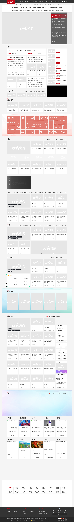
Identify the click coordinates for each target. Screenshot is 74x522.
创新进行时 (21, 344)
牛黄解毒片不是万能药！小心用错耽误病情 (36, 355)
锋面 (34, 91)
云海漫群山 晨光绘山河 (55, 41)
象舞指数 (23, 418)
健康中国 (9, 387)
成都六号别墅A (26, 278)
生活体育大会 (59, 100)
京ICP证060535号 (9, 520)
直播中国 (39, 1)
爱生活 (59, 352)
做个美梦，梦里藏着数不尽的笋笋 (61, 268)
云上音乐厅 (65, 100)
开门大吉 (45, 344)
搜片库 (60, 127)
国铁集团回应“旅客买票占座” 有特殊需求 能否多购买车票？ (36, 169)
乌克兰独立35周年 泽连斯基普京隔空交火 (49, 217)
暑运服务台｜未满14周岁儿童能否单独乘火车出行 (31, 71)
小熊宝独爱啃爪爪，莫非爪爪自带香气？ (49, 282)
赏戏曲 (64, 358)
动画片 (54, 393)
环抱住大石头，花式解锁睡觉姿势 (36, 282)
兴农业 (64, 355)
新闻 (20, 1)
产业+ (56, 4)
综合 (8, 253)
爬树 (33, 271)
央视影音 (24, 513)
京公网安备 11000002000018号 (36, 520)
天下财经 (58, 73)
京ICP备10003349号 (21, 520)
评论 (23, 1)
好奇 (47, 271)
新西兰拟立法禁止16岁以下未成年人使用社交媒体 (35, 84)
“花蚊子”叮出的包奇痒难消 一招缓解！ (12, 169)
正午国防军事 (10, 220)
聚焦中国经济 (43, 91)
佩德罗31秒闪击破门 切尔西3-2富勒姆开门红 (24, 249)
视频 (25, 1)
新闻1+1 (33, 330)
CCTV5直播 (49, 225)
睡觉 (57, 285)
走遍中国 (9, 344)
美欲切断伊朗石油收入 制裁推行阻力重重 (36, 78)
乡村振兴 (19, 4)
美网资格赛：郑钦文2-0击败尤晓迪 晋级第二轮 (37, 235)
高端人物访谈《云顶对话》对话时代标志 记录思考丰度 (12, 110)
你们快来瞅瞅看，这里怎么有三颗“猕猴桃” (49, 268)
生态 (23, 4)
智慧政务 (59, 512)
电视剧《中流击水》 (60, 378)
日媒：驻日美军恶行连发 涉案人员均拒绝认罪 (24, 217)
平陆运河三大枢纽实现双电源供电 (34, 57)
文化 (32, 4)
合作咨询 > (60, 514)
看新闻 (59, 347)
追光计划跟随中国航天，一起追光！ (61, 110)
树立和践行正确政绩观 (11, 59)
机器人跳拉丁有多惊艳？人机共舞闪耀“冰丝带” (36, 428)
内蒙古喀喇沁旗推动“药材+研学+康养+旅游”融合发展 (24, 450)
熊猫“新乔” (36, 271)
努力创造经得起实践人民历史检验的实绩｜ (43, 10)
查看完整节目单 (61, 340)
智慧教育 (65, 512)
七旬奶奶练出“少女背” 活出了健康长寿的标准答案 (49, 341)
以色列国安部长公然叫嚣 (60, 168)
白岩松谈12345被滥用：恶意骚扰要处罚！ (49, 149)
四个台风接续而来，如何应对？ (36, 326)
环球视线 (45, 358)
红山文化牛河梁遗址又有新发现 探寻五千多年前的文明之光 (12, 428)
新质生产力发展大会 (47, 330)
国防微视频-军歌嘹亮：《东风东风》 (49, 203)
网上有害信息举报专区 (42, 511)
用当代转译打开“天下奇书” (60, 387)
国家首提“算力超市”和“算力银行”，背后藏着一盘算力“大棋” (49, 428)
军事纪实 (25, 192)
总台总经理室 (16, 511)
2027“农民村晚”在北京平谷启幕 (12, 450)
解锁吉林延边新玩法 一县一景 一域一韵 (24, 454)
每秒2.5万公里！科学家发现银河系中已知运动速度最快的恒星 (24, 170)
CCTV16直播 (61, 225)
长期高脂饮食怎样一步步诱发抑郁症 (36, 450)
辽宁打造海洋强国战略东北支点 (61, 450)
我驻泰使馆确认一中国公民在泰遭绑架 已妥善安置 (35, 86)
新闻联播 (58, 52)
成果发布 (65, 510)
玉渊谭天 (38, 91)
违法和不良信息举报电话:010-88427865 (40, 518)
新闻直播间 (58, 68)
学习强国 (26, 91)
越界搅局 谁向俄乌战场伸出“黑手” (37, 384)
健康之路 (33, 358)
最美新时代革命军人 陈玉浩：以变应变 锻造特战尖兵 (61, 217)
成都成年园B (15, 284)
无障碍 (60, 2)
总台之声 (8, 511)
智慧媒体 (53, 512)
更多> (66, 139)
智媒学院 (59, 510)
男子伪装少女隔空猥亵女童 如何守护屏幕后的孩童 (35, 59)
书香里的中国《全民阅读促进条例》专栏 (49, 454)
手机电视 (31, 513)
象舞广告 (15, 513)
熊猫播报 (57, 257)
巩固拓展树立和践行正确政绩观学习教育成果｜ (27, 10)
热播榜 (64, 120)
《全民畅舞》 (59, 325)
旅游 (35, 4)
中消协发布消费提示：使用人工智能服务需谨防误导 (16, 74)
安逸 (35, 285)
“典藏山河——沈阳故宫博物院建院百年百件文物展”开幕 (12, 432)
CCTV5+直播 (54, 225)
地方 (16, 4)
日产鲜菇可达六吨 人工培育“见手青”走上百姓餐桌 (35, 61)
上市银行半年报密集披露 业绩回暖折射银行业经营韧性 (49, 432)
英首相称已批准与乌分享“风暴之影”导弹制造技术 (35, 80)
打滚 (45, 285)
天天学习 (30, 53)
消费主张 (33, 344)
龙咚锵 (62, 156)
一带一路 (26, 4)
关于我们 (53, 510)
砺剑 (45, 192)
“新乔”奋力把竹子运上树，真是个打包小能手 (37, 268)
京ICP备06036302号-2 (15, 520)
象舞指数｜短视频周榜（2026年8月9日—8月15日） (24, 432)
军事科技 (36, 192)
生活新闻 (38, 74)
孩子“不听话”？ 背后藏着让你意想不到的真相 (12, 384)
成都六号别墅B (15, 281)
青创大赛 (61, 139)
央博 (30, 4)
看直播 (63, 132)
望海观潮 (37, 156)
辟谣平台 (40, 513)
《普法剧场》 (59, 335)
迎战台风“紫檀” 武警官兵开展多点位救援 (36, 203)
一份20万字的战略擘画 (37, 53)
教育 (33, 1)
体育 (30, 1)
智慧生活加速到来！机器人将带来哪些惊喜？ (36, 341)
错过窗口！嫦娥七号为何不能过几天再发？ (16, 67)
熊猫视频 (52, 257)
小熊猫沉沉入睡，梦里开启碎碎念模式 (61, 282)
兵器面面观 (31, 192)
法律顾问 (45, 513)
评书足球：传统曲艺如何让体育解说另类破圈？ (24, 428)
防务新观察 (16, 192)
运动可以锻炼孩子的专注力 (36, 453)
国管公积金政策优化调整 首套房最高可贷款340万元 (16, 63)
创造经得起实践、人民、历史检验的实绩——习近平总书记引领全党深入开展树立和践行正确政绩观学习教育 (37, 7)
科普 (37, 4)
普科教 (64, 352)
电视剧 (49, 393)
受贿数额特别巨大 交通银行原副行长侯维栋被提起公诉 (49, 169)
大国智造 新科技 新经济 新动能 (35, 110)
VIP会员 (20, 225)
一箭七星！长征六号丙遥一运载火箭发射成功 (59, 24)
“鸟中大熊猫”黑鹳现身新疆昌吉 (61, 80)
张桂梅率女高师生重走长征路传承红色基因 (36, 432)
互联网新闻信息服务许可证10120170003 (12, 518)
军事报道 (21, 192)
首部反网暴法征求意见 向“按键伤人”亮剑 (49, 384)
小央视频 (48, 139)
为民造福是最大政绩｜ (15, 10)
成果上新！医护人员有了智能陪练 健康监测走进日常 (16, 72)
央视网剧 (55, 139)
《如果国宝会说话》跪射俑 (61, 382)
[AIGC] (56, 1)
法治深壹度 (46, 387)
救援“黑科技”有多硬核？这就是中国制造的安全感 (49, 326)
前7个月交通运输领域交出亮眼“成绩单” (15, 57)
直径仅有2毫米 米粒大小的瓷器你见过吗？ (25, 341)
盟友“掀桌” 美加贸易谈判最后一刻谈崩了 (49, 355)
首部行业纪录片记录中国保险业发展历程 (48, 110)
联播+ (9, 53)
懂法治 (59, 358)
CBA (40, 225)
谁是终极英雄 (55, 192)
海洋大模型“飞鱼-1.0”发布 (61, 453)
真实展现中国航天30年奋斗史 (61, 372)
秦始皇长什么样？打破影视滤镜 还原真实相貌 (12, 355)
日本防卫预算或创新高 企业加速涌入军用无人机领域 (36, 217)
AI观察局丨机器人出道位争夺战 (61, 149)
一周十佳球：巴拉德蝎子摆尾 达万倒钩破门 (61, 235)
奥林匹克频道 (25, 225)
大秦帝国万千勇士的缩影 (60, 383)
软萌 (59, 271)
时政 (16, 1)
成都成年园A (26, 281)
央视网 (24, 511)
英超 (20, 253)
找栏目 (56, 127)
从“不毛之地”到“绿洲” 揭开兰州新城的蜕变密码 (12, 341)
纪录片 (59, 393)
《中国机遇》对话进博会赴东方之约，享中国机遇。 (24, 110)
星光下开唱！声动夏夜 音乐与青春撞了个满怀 (36, 369)
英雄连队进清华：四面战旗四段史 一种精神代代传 (61, 203)
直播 (10, 275)
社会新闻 (28, 74)
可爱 (47, 285)
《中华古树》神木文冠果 (60, 374)
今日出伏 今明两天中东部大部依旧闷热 (36, 149)
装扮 (45, 271)
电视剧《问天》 (59, 370)
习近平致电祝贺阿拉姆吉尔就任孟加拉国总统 (22, 51)
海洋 (58, 439)
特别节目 (64, 393)
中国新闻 (58, 83)
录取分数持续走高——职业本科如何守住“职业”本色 (61, 428)
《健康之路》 (59, 330)
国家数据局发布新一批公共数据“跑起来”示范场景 (15, 65)
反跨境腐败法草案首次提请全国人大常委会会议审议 (16, 61)
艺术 (48, 4)
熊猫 (36, 1)
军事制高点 (41, 192)
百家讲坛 (21, 358)
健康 (40, 4)
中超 (34, 225)
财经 (28, 1)
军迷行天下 (50, 192)
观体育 (64, 347)
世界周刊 (21, 387)
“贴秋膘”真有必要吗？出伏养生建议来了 (41, 71)
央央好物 (59, 4)
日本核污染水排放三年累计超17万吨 (21, 84)
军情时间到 (61, 192)
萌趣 (33, 285)
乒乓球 (44, 225)
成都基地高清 (15, 278)
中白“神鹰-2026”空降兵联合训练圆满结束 (58, 27)
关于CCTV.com (9, 513)
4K (42, 1)
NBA (37, 225)
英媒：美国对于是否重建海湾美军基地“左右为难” (12, 217)
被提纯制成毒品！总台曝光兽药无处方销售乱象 (49, 369)
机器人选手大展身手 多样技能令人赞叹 (12, 249)
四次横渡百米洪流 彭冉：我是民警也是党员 (12, 369)
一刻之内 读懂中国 (14, 157)
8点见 (31, 91)
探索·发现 (9, 358)
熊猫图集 (61, 257)
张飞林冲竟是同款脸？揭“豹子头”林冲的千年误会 (24, 355)
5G (53, 4)
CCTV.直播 (46, 1)
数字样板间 (53, 100)
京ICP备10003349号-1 (27, 520)
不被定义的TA (50, 156)
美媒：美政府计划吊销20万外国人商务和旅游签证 (35, 82)
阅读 (45, 4)
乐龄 (43, 4)
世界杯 (30, 225)
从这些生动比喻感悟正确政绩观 (57, 10)
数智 (50, 4)
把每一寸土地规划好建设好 (20, 59)
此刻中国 (13, 156)
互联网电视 (32, 511)
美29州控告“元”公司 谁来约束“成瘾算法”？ (24, 384)
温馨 (59, 285)
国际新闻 (8, 86)
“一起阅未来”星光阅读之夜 (48, 449)
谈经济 (59, 355)
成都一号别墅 (26, 284)
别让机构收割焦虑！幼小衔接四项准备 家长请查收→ (61, 432)
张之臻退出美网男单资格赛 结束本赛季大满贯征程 (49, 235)
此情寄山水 (14, 53)
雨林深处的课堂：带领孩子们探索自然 (12, 454)
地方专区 (12, 129)
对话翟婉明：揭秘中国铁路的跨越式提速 (24, 369)
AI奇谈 (25, 156)
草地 (57, 271)
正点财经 (58, 78)
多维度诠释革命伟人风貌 (60, 379)
